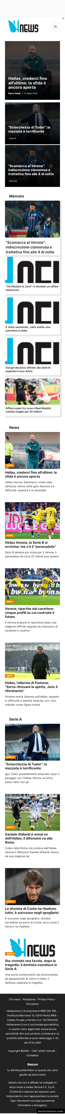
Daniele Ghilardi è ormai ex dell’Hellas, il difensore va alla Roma (28, 838)
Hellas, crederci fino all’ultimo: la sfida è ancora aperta (27, 83)
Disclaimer (32, 1003)
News (10, 465)
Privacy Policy (46, 999)
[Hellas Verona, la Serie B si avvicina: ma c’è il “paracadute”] (32, 520)
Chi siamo (14, 999)
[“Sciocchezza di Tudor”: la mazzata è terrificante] (32, 742)
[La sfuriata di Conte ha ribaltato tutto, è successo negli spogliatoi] (32, 886)
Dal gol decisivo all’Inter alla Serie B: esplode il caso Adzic (28, 369)
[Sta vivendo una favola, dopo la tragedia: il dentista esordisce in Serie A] (32, 947)
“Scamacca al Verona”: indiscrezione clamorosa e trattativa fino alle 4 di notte (31, 170)
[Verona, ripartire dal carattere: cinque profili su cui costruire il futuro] (32, 586)
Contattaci (32, 1055)
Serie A (12, 138)
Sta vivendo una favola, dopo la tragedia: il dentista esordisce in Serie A (31, 965)
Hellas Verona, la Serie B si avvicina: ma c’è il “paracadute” (30, 545)
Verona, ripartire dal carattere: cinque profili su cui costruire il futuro (29, 613)
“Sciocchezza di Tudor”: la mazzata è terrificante (29, 129)
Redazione (29, 999)
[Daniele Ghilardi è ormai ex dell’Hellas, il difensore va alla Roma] (32, 812)
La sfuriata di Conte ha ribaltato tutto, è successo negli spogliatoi (31, 911)
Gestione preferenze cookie (50, 1111)
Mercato (13, 181)
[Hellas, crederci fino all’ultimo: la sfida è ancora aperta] (32, 450)
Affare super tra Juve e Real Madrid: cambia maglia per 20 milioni (28, 410)
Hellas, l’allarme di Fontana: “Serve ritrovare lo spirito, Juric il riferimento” (31, 687)
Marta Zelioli (14, 93)
